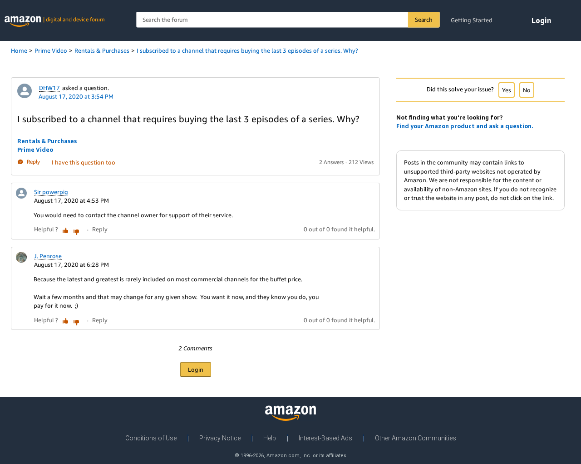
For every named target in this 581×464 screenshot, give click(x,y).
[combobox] (287, 20)
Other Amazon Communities (415, 438)
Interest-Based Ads (325, 438)
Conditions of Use (151, 438)
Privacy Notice (220, 438)
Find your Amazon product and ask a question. (464, 126)
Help (269, 438)
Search (424, 19)
